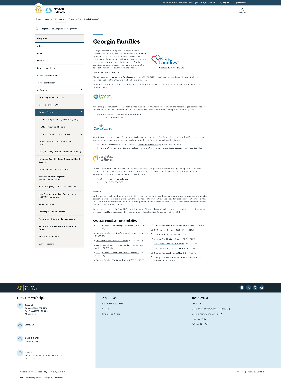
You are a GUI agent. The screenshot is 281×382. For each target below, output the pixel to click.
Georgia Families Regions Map (168, 253)
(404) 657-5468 (40, 308)
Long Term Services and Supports (54, 169)
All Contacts (30, 314)
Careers (105, 309)
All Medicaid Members (47, 75)
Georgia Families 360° (49, 105)
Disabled (41, 61)
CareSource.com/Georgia (149, 145)
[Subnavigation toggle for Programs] (66, 19)
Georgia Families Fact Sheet (167, 239)
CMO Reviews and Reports (53, 127)
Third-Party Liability (46, 83)
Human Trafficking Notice (30, 378)
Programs (45, 29)
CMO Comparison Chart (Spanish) (170, 248)
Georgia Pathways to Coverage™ (207, 314)
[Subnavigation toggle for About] (43, 19)
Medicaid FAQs (199, 319)
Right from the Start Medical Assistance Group (57, 227)
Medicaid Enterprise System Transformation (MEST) (52, 178)
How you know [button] (206, 3)
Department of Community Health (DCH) (211, 309)
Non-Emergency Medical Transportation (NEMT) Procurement (57, 195)
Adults (40, 46)
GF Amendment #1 (163, 235)
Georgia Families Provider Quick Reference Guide (119, 226)
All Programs (57, 29)
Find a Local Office (111, 314)
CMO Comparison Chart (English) (169, 244)
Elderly (40, 53)
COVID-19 (196, 304)
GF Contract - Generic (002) (167, 230)
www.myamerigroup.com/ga (128, 114)
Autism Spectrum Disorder (51, 98)
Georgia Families (47, 112)
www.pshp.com (122, 179)
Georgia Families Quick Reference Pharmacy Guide (120, 233)
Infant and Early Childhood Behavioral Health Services (59, 160)
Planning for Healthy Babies (52, 212)
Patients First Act (47, 204)
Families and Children (47, 68)
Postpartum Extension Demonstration (57, 219)
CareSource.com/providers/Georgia (165, 148)
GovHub (260, 372)
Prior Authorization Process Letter (112, 241)
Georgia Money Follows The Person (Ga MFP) (60, 152)
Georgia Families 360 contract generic (172, 225)
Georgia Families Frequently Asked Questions (117, 253)
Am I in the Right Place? (113, 304)
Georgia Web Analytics (53, 378)
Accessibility (41, 372)
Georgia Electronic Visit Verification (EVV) (55, 143)
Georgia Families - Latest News (55, 134)
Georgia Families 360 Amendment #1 (113, 260)
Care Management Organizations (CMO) (59, 120)
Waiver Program (46, 244)
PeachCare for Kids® (137, 54)
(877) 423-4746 (41, 311)
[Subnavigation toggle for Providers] (81, 19)
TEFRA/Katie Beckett (49, 237)
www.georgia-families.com (122, 77)
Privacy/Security (57, 372)
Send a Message (32, 341)
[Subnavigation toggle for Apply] (52, 19)
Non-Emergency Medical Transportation (57, 187)
